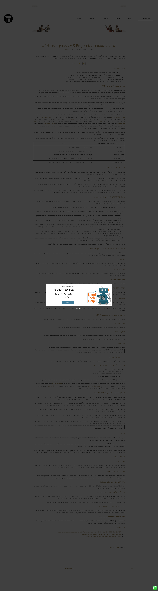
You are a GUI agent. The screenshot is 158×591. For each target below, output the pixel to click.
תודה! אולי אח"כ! (79, 308)
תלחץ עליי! (68, 302)
